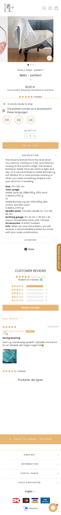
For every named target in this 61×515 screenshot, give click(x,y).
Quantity (30, 130)
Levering (30, 240)
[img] (9, 327)
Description (30, 155)
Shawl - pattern (34, 70)
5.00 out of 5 (38, 276)
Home (20, 70)
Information (29, 464)
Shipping (25, 90)
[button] (26, 96)
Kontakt (30, 455)
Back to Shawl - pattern (32, 439)
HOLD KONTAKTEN (30, 482)
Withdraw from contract (59, 257)
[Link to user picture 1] (10, 356)
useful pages (30, 473)
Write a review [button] (30, 307)
